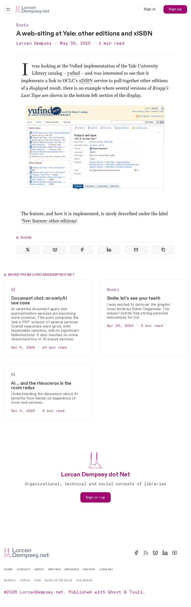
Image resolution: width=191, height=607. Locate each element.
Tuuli (136, 592)
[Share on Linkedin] (109, 249)
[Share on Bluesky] (54, 249)
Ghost (114, 592)
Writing (54, 569)
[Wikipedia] (184, 553)
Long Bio (106, 569)
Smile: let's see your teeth (133, 298)
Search (10, 580)
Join (37, 580)
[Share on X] (27, 249)
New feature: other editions (49, 221)
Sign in (150, 9)
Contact (24, 569)
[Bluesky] (155, 553)
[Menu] (8, 9)
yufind (73, 73)
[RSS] (146, 553)
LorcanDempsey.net (41, 592)
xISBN (86, 81)
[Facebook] (136, 553)
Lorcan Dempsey (34, 43)
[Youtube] (174, 553)
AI (13, 289)
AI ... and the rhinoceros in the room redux (41, 385)
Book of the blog (58, 580)
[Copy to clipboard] (163, 249)
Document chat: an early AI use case (39, 300)
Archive (89, 569)
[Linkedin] (165, 553)
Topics (25, 580)
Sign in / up (95, 497)
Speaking (72, 569)
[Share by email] (136, 249)
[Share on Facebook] (81, 249)
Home (8, 569)
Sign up (175, 9)
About (39, 569)
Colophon (84, 580)
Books (22, 25)
